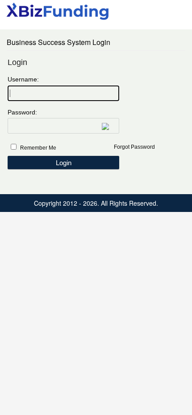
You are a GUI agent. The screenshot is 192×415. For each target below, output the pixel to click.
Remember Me (38, 148)
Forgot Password (134, 147)
